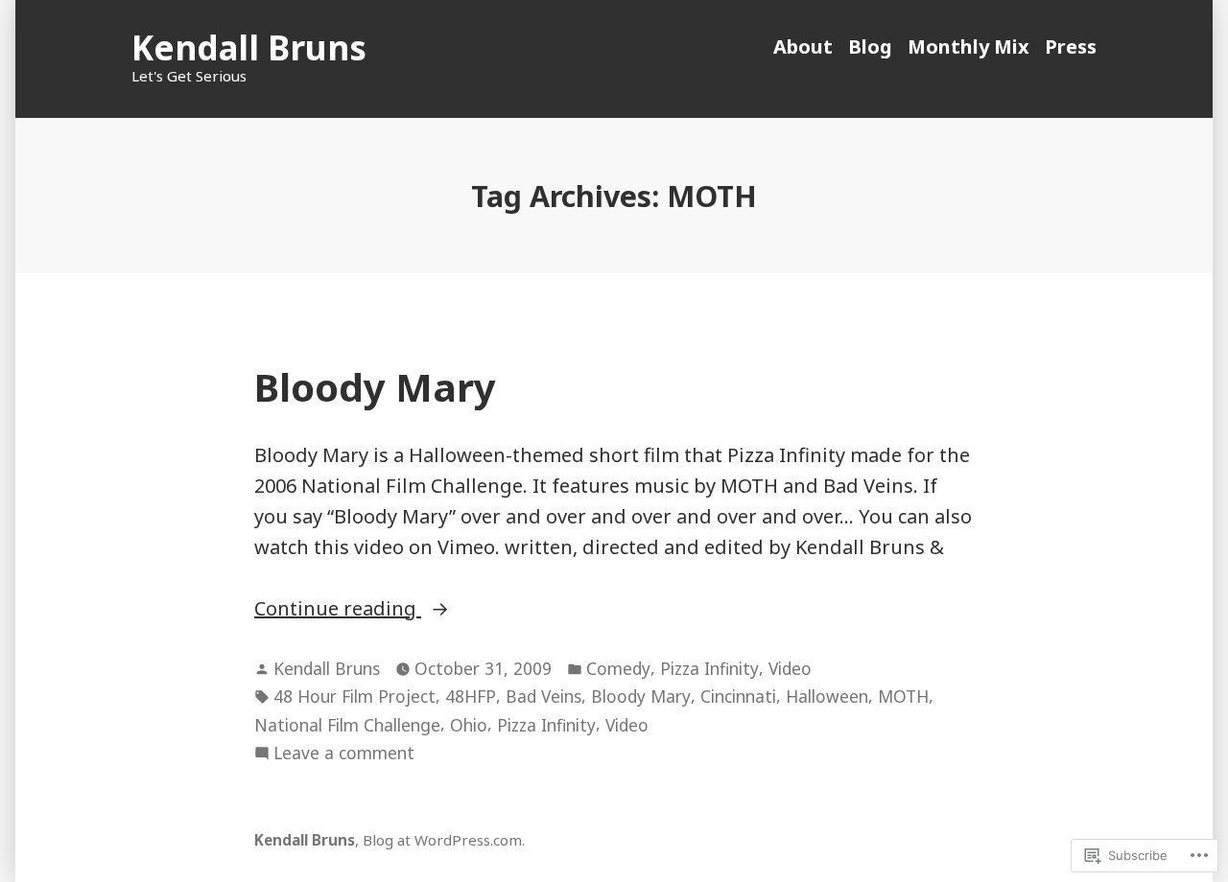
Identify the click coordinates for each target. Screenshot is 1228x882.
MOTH (903, 696)
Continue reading (337, 607)
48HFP (470, 696)
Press (1071, 46)
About (803, 46)
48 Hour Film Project (354, 696)
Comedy (618, 668)
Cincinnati (738, 696)
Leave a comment (343, 753)
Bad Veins (543, 696)
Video (790, 668)
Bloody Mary (375, 386)
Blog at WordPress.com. (444, 839)
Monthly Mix (968, 46)
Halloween (827, 696)
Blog (870, 46)
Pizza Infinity (709, 668)
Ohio (468, 724)
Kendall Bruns (248, 47)
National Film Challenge (347, 724)
